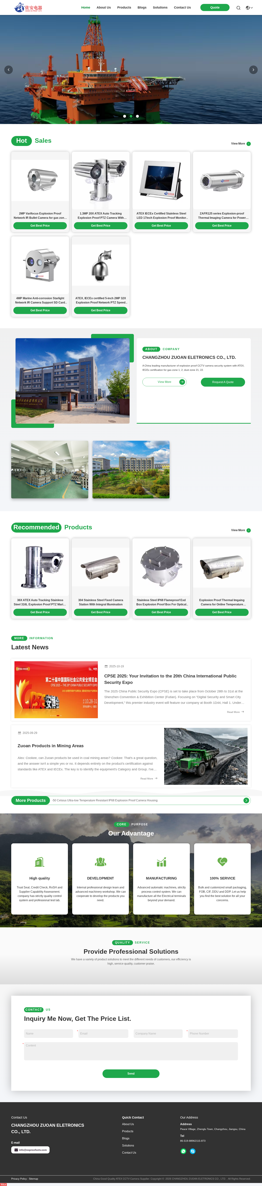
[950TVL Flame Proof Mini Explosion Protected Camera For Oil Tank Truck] (246, 800)
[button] (124, 116)
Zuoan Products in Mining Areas (51, 745)
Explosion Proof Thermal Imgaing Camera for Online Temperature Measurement (222, 603)
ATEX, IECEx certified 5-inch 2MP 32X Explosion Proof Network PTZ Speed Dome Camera (100, 301)
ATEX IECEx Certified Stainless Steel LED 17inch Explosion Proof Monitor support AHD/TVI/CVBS (161, 216)
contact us (182, 7)
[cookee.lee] (192, 1151)
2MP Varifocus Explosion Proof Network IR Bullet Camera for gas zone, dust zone (40, 216)
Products (127, 1131)
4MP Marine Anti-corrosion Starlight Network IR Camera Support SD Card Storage (40, 301)
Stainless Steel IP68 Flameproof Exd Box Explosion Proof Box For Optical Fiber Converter (161, 603)
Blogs (125, 1138)
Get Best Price (40, 225)
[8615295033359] (183, 1151)
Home (85, 7)
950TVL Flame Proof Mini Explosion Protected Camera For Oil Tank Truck (98, 800)
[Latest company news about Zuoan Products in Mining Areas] (206, 756)
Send (131, 1073)
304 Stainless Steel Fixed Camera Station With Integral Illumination (100, 602)
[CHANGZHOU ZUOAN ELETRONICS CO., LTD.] (28, 7)
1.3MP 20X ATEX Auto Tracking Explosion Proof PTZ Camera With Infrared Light (101, 216)
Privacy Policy (19, 1178)
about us (104, 7)
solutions (160, 7)
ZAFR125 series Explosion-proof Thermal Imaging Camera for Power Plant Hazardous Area (222, 216)
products (124, 7)
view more (238, 143)
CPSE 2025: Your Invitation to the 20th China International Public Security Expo (170, 679)
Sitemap (33, 1178)
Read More (233, 712)
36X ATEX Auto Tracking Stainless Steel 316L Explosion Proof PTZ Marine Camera (40, 603)
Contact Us (129, 1152)
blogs (142, 7)
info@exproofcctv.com (33, 1149)
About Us (128, 1124)
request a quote (223, 382)
